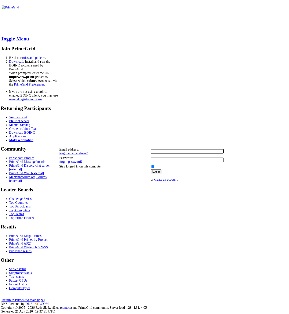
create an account (165, 179)
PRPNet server (19, 121)
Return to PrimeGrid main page (23, 300)
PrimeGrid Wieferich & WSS (28, 247)
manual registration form (25, 99)
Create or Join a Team (23, 128)
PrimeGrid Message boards (27, 161)
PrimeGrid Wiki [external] (26, 173)
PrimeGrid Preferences (29, 84)
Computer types (19, 288)
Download (16, 61)
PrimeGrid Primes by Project (28, 239)
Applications (17, 136)
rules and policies (33, 57)
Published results (20, 251)
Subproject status (20, 273)
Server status (17, 269)
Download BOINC (22, 132)
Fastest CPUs (18, 284)
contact (66, 307)
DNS (28, 304)
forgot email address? (73, 153)
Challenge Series (20, 199)
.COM (40, 304)
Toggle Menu (15, 38)
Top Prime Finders (21, 218)
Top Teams (16, 214)
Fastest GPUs (18, 280)
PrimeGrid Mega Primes (25, 236)
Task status (16, 276)
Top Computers (19, 210)
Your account (18, 117)
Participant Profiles (21, 158)
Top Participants (20, 206)
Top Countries (18, 202)
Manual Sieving (19, 125)
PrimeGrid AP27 (20, 243)
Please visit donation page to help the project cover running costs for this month (56, 11)
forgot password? (70, 161)
